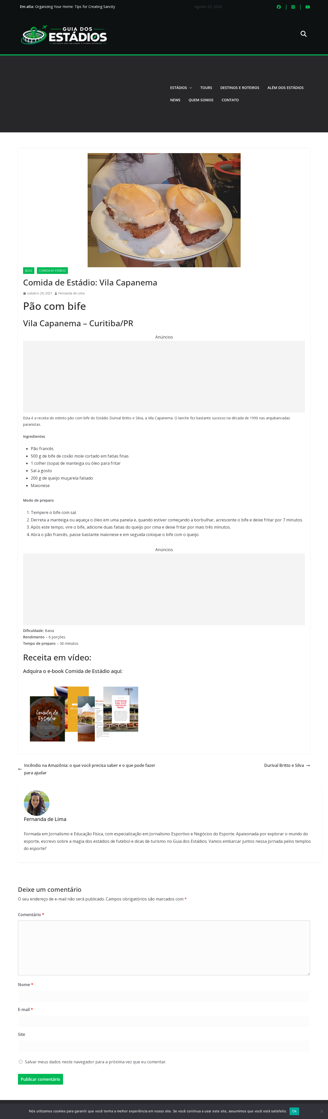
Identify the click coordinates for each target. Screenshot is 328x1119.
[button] (189, 87)
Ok (294, 1111)
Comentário (31, 914)
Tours (206, 87)
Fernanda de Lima (71, 293)
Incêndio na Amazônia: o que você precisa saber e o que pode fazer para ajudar (89, 769)
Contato (230, 99)
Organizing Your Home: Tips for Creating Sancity (75, 6)
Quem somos (201, 99)
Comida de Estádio (52, 270)
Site (21, 1034)
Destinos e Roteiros (239, 87)
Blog (28, 270)
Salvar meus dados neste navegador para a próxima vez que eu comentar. (95, 1062)
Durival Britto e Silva (284, 765)
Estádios (178, 87)
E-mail (25, 1009)
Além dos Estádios (286, 87)
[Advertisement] (90, 94)
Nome (25, 984)
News (175, 99)
